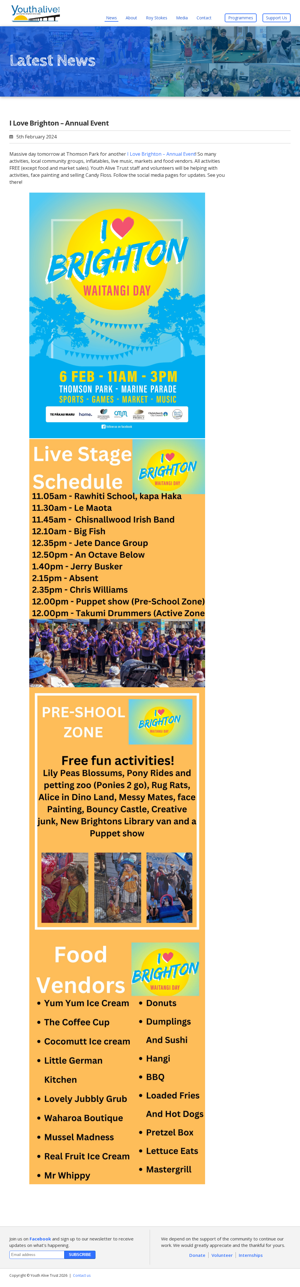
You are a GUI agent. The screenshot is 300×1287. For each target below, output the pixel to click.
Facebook (40, 1239)
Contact (204, 17)
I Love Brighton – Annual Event (59, 123)
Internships (251, 1255)
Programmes (240, 17)
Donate (197, 1255)
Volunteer (222, 1255)
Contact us (82, 1275)
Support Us (276, 17)
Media (182, 17)
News (111, 17)
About (131, 17)
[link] (161, 154)
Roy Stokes (156, 17)
